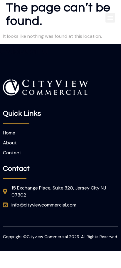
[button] (110, 18)
